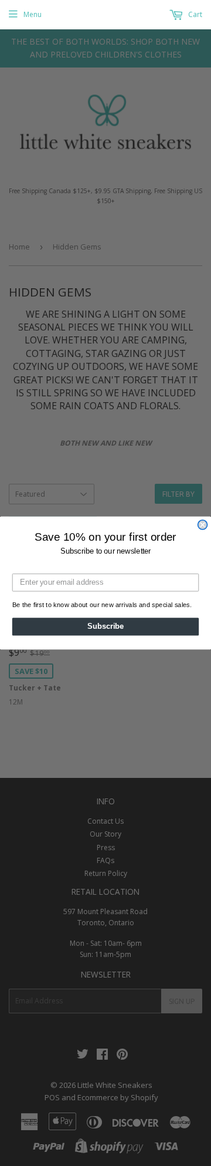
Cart (194, 14)
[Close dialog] (202, 525)
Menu (32, 14)
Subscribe (105, 626)
